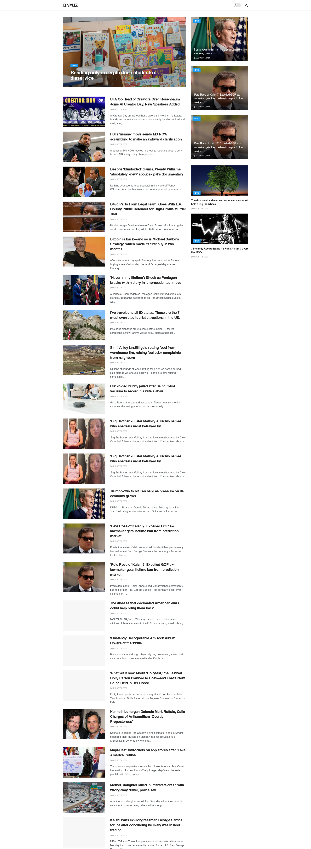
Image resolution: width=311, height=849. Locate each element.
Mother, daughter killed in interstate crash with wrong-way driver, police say (147, 787)
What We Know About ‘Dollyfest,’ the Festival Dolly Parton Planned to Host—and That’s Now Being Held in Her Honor (147, 678)
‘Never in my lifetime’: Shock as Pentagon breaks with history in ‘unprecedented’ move (145, 280)
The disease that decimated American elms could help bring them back (144, 605)
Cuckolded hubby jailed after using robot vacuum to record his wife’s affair (142, 388)
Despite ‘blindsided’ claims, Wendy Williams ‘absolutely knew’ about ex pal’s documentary (146, 171)
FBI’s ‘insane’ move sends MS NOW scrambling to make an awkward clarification (146, 136)
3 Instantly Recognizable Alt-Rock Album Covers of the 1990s (142, 640)
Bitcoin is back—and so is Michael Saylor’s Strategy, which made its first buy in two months (144, 244)
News (74, 65)
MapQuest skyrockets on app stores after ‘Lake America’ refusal (147, 752)
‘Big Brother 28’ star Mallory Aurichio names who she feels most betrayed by (146, 423)
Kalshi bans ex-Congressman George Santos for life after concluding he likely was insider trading (146, 824)
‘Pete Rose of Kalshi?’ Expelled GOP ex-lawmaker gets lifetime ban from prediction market (144, 531)
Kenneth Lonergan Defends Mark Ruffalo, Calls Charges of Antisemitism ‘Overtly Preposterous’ (147, 716)
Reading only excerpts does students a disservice (113, 75)
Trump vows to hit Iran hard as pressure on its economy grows (147, 493)
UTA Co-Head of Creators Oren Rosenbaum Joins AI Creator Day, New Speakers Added (145, 101)
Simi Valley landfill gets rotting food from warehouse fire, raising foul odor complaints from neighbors (145, 352)
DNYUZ (70, 5)
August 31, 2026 (79, 84)
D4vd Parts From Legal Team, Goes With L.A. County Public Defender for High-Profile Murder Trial (148, 209)
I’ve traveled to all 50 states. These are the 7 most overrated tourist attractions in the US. (145, 315)
